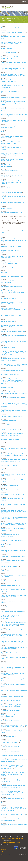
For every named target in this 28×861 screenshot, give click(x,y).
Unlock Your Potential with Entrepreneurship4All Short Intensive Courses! (13, 308)
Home (2, 18)
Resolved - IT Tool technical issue (10, 439)
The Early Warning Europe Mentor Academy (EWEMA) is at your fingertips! (13, 359)
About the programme (10, 18)
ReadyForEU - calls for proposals (10, 374)
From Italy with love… (7, 803)
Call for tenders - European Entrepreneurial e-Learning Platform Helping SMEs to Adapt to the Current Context (13, 353)
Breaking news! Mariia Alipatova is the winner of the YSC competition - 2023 (13, 262)
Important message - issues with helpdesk (12, 494)
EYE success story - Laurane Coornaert (11, 192)
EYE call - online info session (8, 188)
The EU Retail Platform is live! (9, 132)
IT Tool (3, 853)
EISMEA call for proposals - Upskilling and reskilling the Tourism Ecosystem (12, 154)
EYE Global (4, 272)
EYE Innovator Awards (7, 387)
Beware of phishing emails (8, 736)
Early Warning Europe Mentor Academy (11, 286)
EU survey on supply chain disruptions (11, 469)
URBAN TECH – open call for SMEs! (10, 429)
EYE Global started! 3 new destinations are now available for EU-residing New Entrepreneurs (14, 725)
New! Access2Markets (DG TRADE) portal (12, 611)
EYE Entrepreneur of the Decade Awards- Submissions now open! (12, 715)
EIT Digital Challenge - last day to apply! (12, 416)
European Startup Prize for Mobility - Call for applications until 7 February (13, 142)
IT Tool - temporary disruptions (9, 52)
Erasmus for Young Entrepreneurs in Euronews (13, 814)
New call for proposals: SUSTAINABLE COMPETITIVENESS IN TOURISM (11, 43)
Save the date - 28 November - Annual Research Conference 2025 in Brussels (14, 80)
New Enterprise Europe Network (10, 566)
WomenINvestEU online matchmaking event (13, 97)
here (14, 228)
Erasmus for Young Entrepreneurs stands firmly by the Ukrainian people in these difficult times (14, 454)
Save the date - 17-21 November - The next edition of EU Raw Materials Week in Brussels (13, 74)
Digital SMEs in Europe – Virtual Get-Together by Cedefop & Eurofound (13, 63)
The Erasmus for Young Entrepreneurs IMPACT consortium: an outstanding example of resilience (13, 103)
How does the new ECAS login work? (11, 751)
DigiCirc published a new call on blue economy (13, 556)
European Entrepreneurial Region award (12, 276)
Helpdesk (3, 847)
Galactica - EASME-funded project (10, 585)
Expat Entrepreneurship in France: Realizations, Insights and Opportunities (13, 596)
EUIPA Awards (5, 570)
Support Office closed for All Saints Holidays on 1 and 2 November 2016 (14, 760)
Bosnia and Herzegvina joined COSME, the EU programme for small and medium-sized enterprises (13, 774)
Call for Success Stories (7, 663)
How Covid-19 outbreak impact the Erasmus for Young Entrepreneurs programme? (13, 642)
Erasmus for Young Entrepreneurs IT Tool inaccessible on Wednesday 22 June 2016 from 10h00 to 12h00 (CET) (13, 767)
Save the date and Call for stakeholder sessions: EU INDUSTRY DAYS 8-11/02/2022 (14, 518)
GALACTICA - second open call (9, 485)
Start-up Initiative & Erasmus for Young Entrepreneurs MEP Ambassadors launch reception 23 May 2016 (12, 793)
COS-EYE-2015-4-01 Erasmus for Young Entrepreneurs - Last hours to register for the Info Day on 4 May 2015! (13, 809)
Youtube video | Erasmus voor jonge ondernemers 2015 (10, 780)
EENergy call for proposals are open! (11, 246)
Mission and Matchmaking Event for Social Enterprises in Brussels (12, 126)
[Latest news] (7, 8)
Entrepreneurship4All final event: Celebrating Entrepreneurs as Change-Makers (13, 69)
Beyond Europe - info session (9, 465)
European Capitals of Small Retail (10, 28)
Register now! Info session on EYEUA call (12, 370)
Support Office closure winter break (11, 490)
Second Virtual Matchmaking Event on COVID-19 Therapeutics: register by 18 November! (13, 523)
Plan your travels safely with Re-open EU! (12, 630)
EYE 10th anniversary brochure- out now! (12, 696)
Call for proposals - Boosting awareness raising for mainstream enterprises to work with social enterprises (14, 405)
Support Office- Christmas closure (10, 700)
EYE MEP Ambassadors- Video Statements (12, 755)
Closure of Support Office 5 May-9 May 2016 (13, 798)
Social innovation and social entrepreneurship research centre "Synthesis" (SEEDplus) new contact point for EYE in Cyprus (13, 624)
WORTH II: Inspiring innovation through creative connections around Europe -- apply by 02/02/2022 (13, 511)
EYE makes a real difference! (8, 420)
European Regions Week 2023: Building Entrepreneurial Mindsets (11, 303)
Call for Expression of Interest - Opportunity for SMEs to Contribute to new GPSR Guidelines (13, 182)
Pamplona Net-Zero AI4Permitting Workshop (13, 32)
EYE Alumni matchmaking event (9, 170)
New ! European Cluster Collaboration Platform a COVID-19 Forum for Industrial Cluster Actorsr (14, 635)
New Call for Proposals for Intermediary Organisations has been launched (12, 741)
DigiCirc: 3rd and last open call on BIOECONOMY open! (10, 535)
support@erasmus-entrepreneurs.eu (11, 842)
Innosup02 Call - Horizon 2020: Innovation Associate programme (12, 673)
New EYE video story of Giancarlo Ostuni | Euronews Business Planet (12, 668)
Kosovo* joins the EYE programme (10, 720)
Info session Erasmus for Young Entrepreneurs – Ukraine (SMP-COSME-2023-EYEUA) (14, 365)
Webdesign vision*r (23, 854)
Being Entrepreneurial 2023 (8, 298)
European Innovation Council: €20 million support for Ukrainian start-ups (12, 434)
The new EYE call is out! (7, 48)
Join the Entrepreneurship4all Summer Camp (13, 331)
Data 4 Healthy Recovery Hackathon (11, 581)
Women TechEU (5, 425)
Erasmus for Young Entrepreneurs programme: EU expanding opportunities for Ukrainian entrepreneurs (13, 292)
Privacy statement (5, 854)
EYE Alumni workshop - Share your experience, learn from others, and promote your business (13, 392)
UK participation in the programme (10, 710)
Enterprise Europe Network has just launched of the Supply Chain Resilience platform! (14, 460)
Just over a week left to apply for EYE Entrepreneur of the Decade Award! (11, 705)
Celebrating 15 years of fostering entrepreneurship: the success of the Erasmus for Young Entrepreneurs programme (13, 240)
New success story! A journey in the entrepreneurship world (10, 819)
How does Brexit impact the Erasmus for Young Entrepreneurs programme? (14, 647)
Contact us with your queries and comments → (12, 838)
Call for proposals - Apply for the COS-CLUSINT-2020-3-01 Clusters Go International (11, 617)
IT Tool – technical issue (7, 443)
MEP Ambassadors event (8, 347)
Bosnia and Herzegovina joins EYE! (10, 746)
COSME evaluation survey (8, 321)
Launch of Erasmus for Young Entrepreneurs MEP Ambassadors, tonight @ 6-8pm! (13, 786)
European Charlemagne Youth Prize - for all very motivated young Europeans (14, 57)
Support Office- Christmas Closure (10, 653)
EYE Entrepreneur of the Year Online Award (12, 540)
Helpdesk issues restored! (8, 607)
